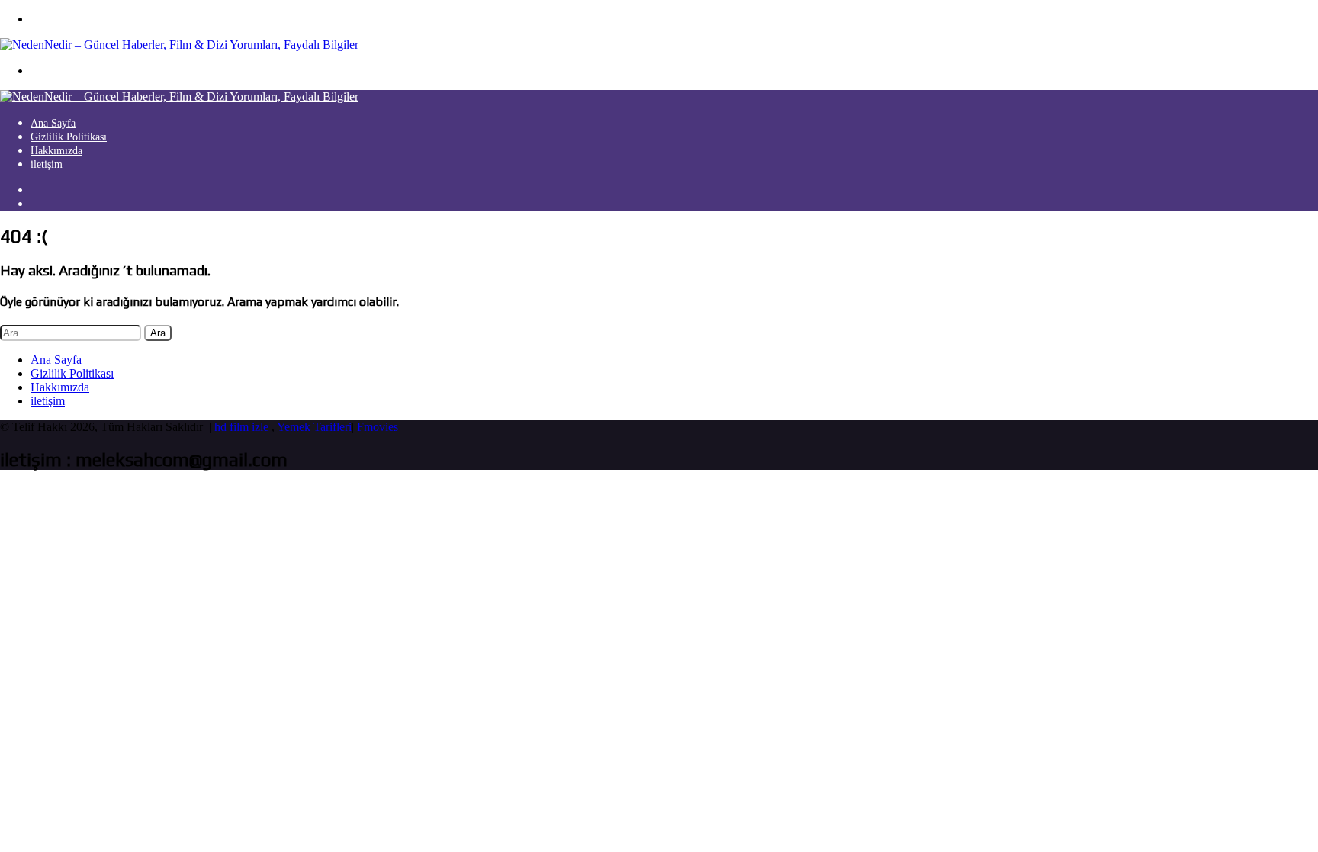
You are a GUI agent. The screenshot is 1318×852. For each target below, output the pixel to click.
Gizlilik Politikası (69, 137)
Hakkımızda (56, 150)
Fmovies (377, 426)
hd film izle (241, 426)
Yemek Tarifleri (314, 426)
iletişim (47, 164)
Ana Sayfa (53, 123)
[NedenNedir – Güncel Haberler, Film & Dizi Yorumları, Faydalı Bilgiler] (179, 44)
